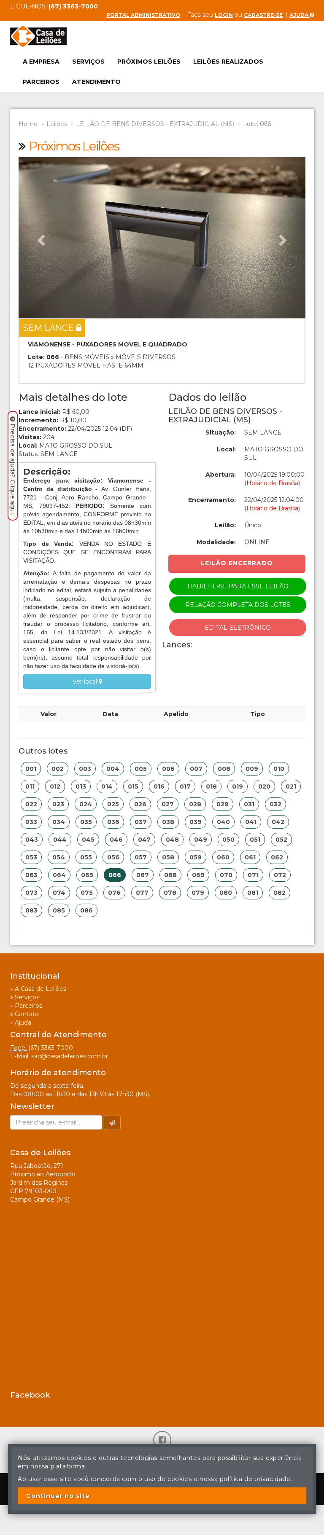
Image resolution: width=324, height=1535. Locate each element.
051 (255, 839)
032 (275, 804)
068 (170, 875)
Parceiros (41, 82)
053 (31, 857)
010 (278, 769)
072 (280, 875)
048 (172, 839)
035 (86, 822)
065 (87, 875)
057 (141, 857)
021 (291, 786)
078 (170, 892)
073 (31, 892)
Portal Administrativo (143, 15)
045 (88, 839)
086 (86, 910)
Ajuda (299, 15)
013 (81, 786)
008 (224, 769)
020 (264, 786)
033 (31, 822)
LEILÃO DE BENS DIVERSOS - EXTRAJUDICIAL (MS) (155, 124)
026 (140, 804)
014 (107, 786)
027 (168, 804)
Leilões (56, 124)
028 (195, 804)
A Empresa (41, 61)
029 (222, 804)
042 (278, 822)
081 (252, 892)
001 (30, 769)
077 (142, 892)
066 (114, 875)
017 (185, 786)
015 (133, 786)
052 (281, 839)
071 (253, 875)
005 (141, 769)
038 (168, 822)
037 (141, 822)
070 (226, 875)
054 (58, 857)
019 (237, 786)
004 (112, 769)
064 (59, 875)
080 (225, 892)
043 (31, 839)
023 (58, 804)
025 (113, 804)
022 (31, 804)
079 (198, 892)
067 (142, 875)
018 (211, 786)
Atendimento (96, 82)
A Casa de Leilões (40, 989)
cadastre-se (263, 15)
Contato (27, 1014)
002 (57, 769)
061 (250, 857)
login (224, 15)
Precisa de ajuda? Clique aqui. (12, 469)
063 (31, 875)
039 (195, 822)
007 (196, 769)
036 (113, 822)
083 (31, 910)
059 (195, 857)
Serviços (88, 61)
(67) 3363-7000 (50, 1048)
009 (252, 769)
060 (223, 857)
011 (30, 786)
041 (250, 822)
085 (59, 910)
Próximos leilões (149, 61)
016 (159, 786)
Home (28, 124)
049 (200, 839)
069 (198, 875)
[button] (40, 237)
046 (116, 839)
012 (55, 786)
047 (144, 839)
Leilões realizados (228, 61)
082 (279, 892)
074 (59, 892)
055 (86, 857)
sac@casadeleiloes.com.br (69, 1056)
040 (223, 822)
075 (87, 892)
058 (168, 857)
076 (114, 892)
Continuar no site (58, 1496)
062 (277, 857)
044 (60, 839)
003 (85, 769)
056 (113, 857)
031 (249, 804)
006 (168, 769)
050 (228, 839)
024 (85, 804)
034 (58, 822)
